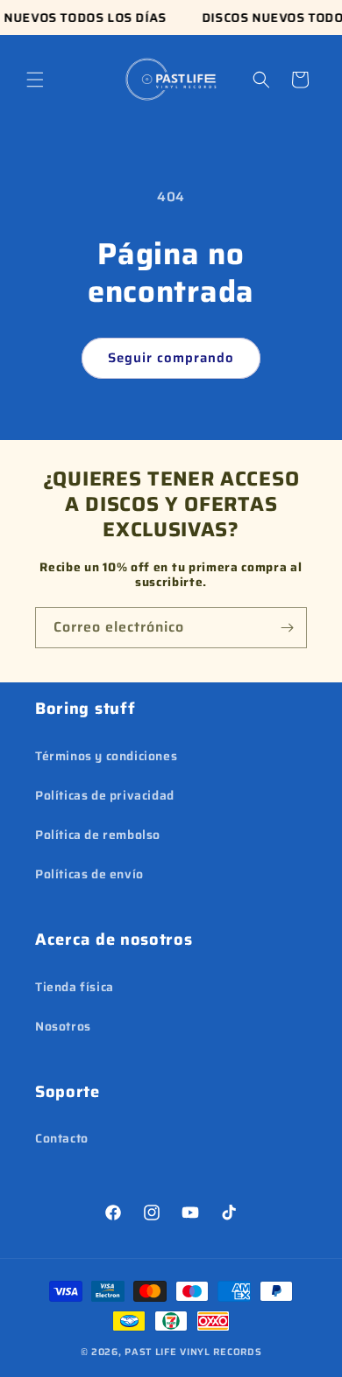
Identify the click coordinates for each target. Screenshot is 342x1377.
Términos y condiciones (106, 755)
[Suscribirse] (286, 627)
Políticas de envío (89, 874)
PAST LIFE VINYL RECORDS (193, 1352)
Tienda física (74, 986)
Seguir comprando (171, 357)
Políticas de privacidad (105, 795)
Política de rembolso (97, 834)
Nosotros (63, 1026)
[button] (35, 79)
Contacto (62, 1138)
